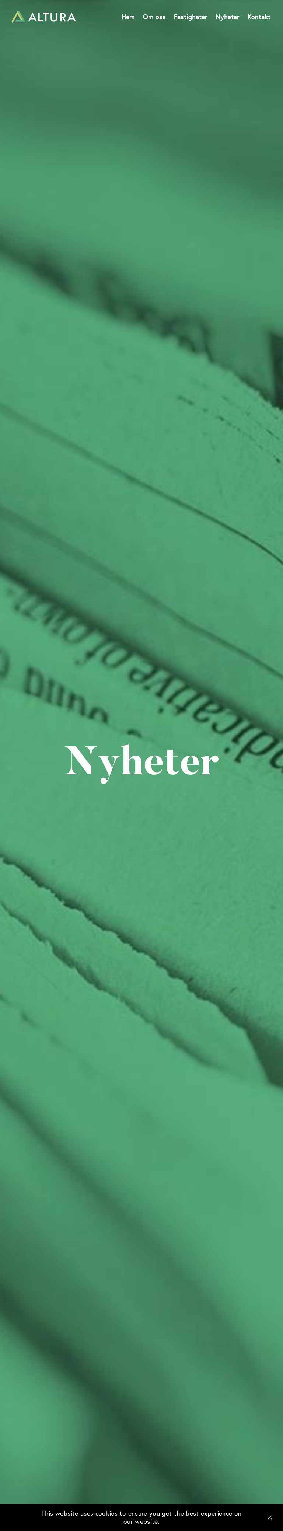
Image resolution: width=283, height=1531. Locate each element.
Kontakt (259, 17)
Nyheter (228, 17)
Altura (43, 17)
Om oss (154, 17)
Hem (128, 17)
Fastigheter (190, 17)
